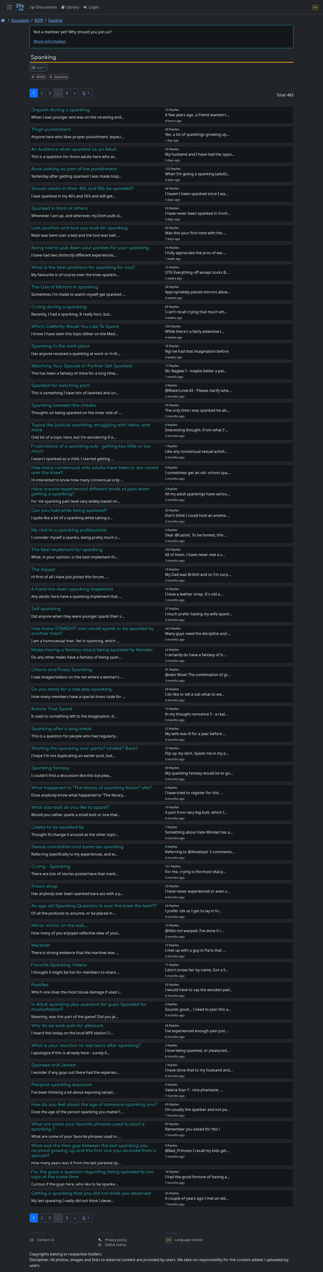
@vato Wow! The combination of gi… (197, 674)
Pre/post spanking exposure (61, 1084)
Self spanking (46, 608)
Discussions (46, 7)
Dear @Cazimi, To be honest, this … (196, 535)
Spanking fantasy (50, 768)
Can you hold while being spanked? (69, 510)
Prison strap (44, 886)
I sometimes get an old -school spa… (197, 472)
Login (93, 7)
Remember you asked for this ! (192, 1129)
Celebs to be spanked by (57, 827)
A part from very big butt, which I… (196, 812)
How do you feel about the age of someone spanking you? (94, 1104)
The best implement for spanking (67, 549)
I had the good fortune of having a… (197, 1176)
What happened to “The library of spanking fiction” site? (91, 787)
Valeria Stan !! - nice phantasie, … (194, 1089)
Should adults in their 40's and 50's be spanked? (82, 188)
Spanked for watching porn (60, 385)
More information (50, 41)
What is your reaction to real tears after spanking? (86, 1045)
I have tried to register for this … (194, 792)
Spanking (55, 20)
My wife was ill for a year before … (195, 733)
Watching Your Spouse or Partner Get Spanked (81, 366)
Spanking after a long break (61, 728)
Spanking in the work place (60, 346)
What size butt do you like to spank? (70, 807)
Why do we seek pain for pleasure (67, 1025)
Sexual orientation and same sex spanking (77, 846)
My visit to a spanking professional (69, 530)
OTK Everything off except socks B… (197, 272)
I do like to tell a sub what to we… (195, 694)
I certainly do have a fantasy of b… (195, 654)
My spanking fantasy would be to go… (199, 773)
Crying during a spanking (59, 306)
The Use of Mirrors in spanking (64, 287)
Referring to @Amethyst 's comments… (200, 851)
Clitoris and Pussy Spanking (61, 669)
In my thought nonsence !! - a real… (196, 714)
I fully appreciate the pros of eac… (195, 252)
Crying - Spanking (50, 866)
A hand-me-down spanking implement (72, 589)
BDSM (39, 20)
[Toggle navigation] (9, 7)
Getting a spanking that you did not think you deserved (91, 1193)
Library (72, 7)
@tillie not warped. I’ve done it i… (194, 930)
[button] (85, 93)
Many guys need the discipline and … (198, 633)
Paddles (39, 984)
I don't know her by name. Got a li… (196, 969)
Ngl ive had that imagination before (197, 351)
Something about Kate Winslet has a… (199, 832)
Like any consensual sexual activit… (196, 451)
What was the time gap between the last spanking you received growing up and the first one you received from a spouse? (93, 1150)
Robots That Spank (52, 709)
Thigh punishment (51, 129)
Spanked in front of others (59, 208)
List (39, 67)
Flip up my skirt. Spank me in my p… (197, 753)
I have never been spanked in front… (198, 213)
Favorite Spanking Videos (59, 965)
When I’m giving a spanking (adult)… (197, 173)
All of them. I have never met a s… (195, 554)
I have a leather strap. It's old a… (194, 594)
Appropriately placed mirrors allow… (197, 292)
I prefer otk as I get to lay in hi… (193, 910)
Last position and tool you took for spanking (79, 228)
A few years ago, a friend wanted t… (197, 114)
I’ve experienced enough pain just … (197, 1030)
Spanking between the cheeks (63, 405)
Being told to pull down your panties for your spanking (90, 247)
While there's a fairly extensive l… (194, 331)
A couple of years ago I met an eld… (197, 1198)
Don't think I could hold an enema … (197, 515)
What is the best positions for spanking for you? (83, 267)
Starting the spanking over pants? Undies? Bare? (84, 748)
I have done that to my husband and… (199, 1070)
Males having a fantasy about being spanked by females (92, 649)
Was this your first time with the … (195, 233)
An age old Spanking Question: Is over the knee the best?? (94, 906)
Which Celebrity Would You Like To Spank (75, 326)
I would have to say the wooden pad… (199, 989)
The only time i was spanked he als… (197, 410)
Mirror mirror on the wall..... (60, 925)
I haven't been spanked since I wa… (196, 193)
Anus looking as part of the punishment (74, 169)
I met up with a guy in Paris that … (195, 950)
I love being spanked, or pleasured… (197, 1050)
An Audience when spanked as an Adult (73, 149)
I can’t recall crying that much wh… (196, 311)
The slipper (43, 569)
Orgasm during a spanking (60, 109)
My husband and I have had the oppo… (200, 154)
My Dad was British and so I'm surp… (198, 574)
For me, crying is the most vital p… (195, 871)
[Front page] (3, 20)
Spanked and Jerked (53, 1065)
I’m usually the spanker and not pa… (197, 1109)
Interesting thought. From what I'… (196, 430)
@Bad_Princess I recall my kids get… (197, 1150)
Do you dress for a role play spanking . (72, 689)
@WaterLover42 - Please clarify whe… (198, 390)
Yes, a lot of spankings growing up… (197, 134)
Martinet (40, 945)
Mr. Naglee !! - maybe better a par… (196, 370)
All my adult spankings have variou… (197, 494)
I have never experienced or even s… (197, 891)
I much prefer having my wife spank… (198, 614)
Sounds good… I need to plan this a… (198, 1009)
